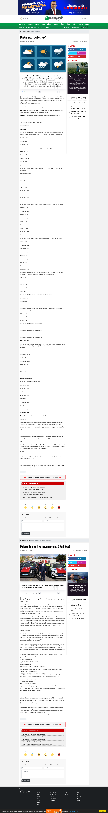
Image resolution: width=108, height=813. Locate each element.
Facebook (72, 49)
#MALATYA (23, 719)
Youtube (72, 56)
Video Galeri (53, 792)
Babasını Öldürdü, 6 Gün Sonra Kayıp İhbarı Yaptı (77, 586)
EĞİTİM (62, 24)
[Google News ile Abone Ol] (25, 92)
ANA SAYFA (22, 31)
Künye (78, 788)
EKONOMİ (56, 24)
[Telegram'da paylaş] (39, 92)
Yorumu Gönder (26, 533)
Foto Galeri (52, 790)
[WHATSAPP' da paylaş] (37, 92)
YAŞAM (27, 31)
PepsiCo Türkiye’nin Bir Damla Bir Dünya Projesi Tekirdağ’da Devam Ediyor (77, 78)
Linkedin (81, 49)
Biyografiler (66, 790)
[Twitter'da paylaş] (34, 92)
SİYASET (68, 24)
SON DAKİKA (22, 24)
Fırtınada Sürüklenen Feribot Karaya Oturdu (33, 494)
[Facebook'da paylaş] (31, 92)
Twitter (71, 53)
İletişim (78, 800)
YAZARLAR (30, 24)
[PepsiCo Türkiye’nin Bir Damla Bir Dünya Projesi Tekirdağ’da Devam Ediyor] (78, 68)
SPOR (43, 24)
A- (64, 92)
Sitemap (79, 794)
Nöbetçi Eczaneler (54, 796)
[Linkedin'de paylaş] (42, 92)
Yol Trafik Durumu (67, 794)
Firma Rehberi (53, 798)
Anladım (102, 811)
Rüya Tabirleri (67, 792)
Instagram (81, 53)
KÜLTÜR (49, 24)
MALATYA (37, 24)
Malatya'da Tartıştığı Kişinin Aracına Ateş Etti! (33, 489)
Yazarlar (52, 788)
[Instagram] (85, 27)
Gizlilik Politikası (80, 790)
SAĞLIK (74, 24)
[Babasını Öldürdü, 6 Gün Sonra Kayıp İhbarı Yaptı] (78, 577)
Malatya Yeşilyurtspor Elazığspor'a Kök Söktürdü (34, 487)
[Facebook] (82, 27)
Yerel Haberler (53, 794)
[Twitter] (83, 27)
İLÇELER (81, 24)
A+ (61, 92)
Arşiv (78, 798)
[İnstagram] (20, 791)
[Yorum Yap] (58, 92)
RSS (80, 56)
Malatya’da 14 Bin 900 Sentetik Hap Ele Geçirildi (34, 492)
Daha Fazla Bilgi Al (73, 811)
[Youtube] (87, 27)
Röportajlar (66, 788)
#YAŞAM (22, 471)
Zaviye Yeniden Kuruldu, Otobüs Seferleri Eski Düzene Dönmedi (37, 497)
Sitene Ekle (79, 796)
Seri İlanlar (52, 800)
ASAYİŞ (87, 24)
